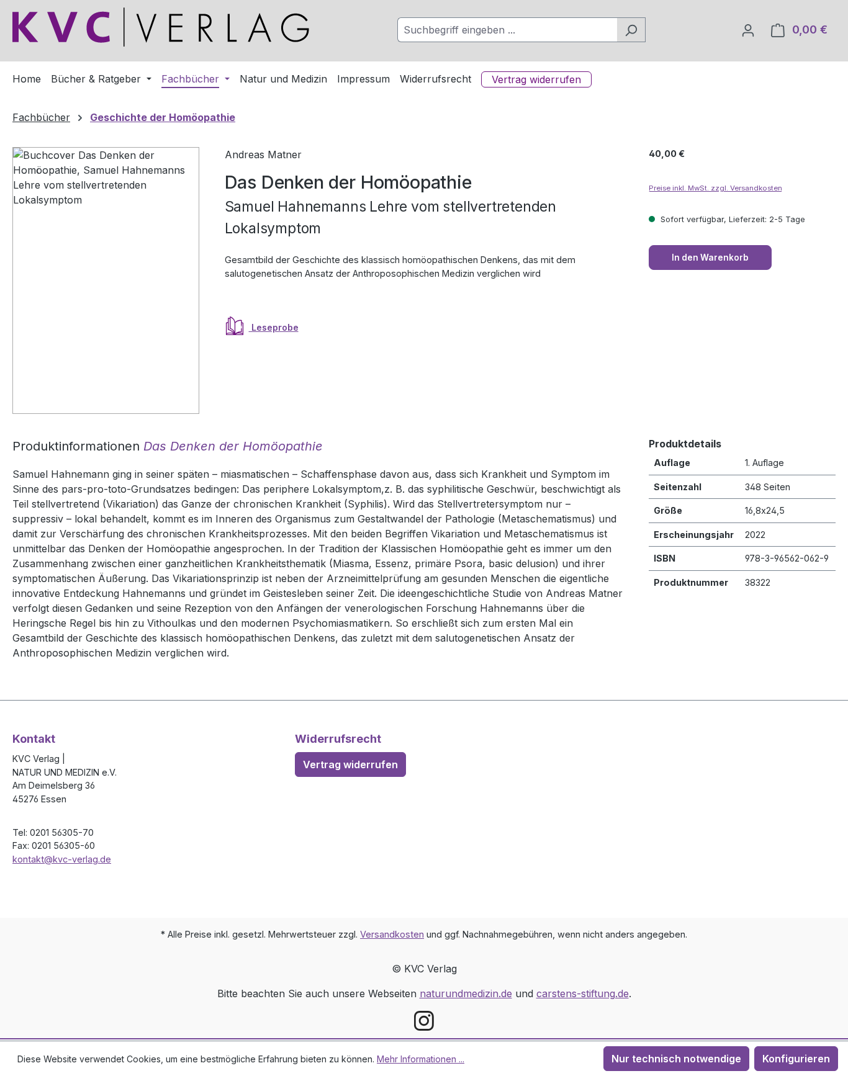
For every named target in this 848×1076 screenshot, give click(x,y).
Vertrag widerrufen (350, 764)
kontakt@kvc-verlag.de (61, 859)
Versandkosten (392, 934)
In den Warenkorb (710, 257)
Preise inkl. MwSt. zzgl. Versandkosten (715, 188)
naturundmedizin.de (466, 993)
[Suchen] (631, 29)
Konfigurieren (796, 1058)
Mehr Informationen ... (420, 1059)
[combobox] (507, 29)
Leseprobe (274, 327)
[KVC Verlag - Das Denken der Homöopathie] (105, 280)
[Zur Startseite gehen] (160, 27)
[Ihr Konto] (748, 29)
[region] (106, 280)
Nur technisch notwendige (676, 1058)
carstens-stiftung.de (582, 993)
